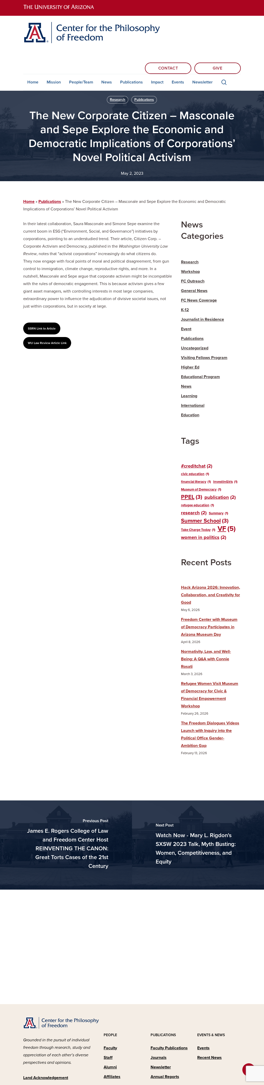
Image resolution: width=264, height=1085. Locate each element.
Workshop (190, 271)
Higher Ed (190, 367)
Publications (144, 99)
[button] (41, 328)
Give (217, 68)
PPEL (191, 497)
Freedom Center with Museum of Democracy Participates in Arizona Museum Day (209, 627)
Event (186, 329)
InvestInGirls (225, 482)
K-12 (185, 309)
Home (29, 201)
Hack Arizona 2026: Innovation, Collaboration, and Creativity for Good (210, 595)
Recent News (209, 1057)
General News (194, 290)
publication (220, 497)
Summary (218, 513)
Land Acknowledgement (45, 1077)
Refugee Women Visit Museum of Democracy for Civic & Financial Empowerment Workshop (209, 695)
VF (227, 529)
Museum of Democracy (201, 489)
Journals (159, 1057)
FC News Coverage (199, 300)
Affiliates (112, 1076)
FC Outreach (192, 281)
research (194, 513)
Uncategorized (194, 348)
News (186, 386)
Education (190, 415)
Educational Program (200, 376)
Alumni (110, 1067)
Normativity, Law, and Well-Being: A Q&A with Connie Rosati (206, 659)
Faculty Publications (169, 1048)
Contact (168, 68)
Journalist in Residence (202, 319)
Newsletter (161, 1067)
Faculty (110, 1048)
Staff (108, 1057)
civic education (195, 474)
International (192, 405)
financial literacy (196, 482)
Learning (189, 396)
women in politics (203, 537)
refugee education (197, 505)
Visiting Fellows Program (204, 357)
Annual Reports (165, 1076)
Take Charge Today (198, 530)
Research (117, 99)
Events (203, 1048)
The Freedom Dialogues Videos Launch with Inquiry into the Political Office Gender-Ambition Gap (210, 734)
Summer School (204, 520)
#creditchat (196, 466)
